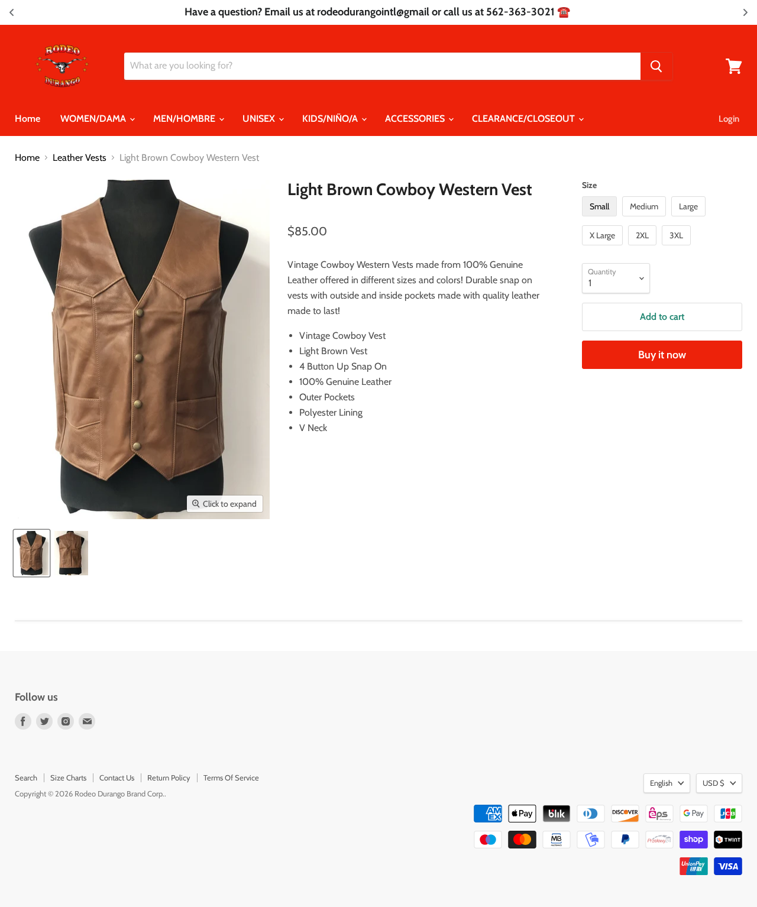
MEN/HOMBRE (185, 118)
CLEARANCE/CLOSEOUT (524, 118)
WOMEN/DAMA (94, 118)
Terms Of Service (231, 777)
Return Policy (168, 777)
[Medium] (645, 219)
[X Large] (604, 248)
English (661, 783)
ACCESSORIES (416, 118)
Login (729, 119)
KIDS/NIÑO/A (331, 118)
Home (27, 118)
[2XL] (643, 248)
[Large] (690, 219)
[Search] (656, 66)
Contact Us (116, 777)
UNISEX (259, 118)
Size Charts (68, 777)
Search (26, 777)
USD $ (713, 783)
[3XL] (678, 248)
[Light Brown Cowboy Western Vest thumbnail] (32, 553)
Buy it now (662, 354)
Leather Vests (79, 158)
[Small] (601, 219)
